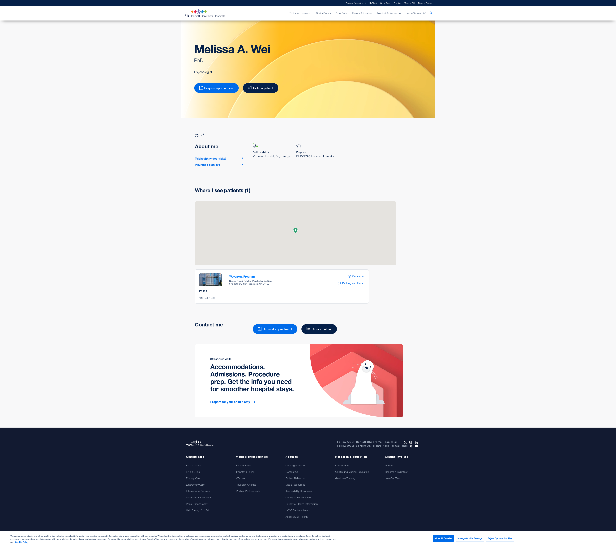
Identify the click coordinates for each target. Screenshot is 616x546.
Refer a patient (263, 88)
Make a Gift (409, 3)
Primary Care (193, 478)
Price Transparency (197, 503)
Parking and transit (353, 283)
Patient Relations (295, 478)
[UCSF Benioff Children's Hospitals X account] (405, 442)
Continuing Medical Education (352, 471)
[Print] (196, 135)
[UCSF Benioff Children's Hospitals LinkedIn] (416, 442)
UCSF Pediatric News (298, 510)
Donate (389, 465)
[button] (295, 230)
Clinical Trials (342, 465)
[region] (308, 538)
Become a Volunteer (396, 471)
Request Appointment (356, 3)
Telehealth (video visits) (210, 158)
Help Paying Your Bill (197, 510)
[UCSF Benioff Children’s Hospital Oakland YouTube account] (416, 446)
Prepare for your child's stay (230, 402)
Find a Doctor (193, 465)
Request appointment (219, 88)
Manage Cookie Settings (470, 538)
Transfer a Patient (246, 471)
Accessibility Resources (299, 491)
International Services (198, 491)
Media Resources (295, 484)
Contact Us (292, 471)
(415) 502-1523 (207, 297)
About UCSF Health (297, 516)
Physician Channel (246, 484)
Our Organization (295, 465)
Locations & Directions (199, 497)
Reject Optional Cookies (500, 538)
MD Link (240, 478)
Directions (358, 276)
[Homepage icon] (208, 13)
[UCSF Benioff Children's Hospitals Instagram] (410, 442)
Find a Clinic (193, 471)
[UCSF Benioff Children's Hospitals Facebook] (399, 442)
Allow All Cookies (443, 538)
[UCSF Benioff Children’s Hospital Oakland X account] (410, 446)
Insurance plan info (208, 164)
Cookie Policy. (22, 542)
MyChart (373, 3)
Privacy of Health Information (302, 503)
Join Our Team (393, 478)
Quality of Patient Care (298, 497)
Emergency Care (195, 484)
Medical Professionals (248, 491)
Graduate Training (345, 478)
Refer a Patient (425, 3)
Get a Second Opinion (390, 3)
